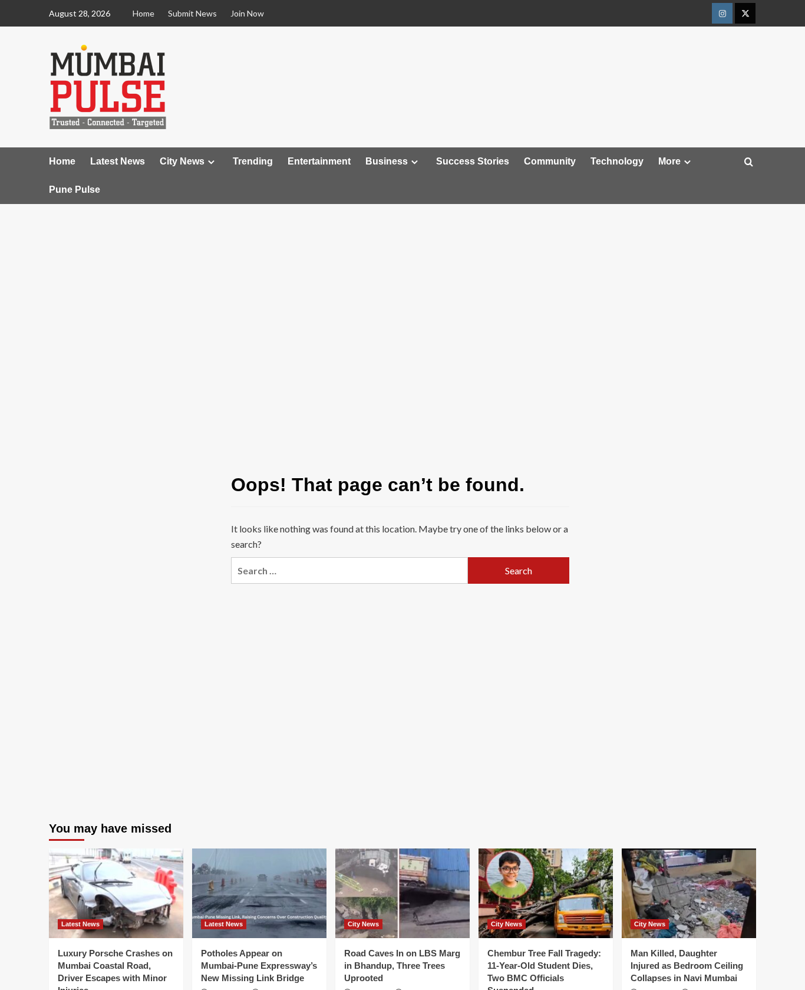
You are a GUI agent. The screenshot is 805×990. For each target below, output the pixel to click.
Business (386, 161)
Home (143, 13)
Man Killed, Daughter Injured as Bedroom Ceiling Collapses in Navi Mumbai (687, 965)
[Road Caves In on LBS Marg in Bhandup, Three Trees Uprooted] (402, 893)
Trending (253, 161)
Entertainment (319, 161)
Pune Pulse (74, 190)
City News (182, 161)
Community (550, 161)
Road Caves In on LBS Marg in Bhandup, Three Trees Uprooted (402, 965)
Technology (617, 161)
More (669, 161)
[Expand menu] (211, 162)
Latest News (117, 161)
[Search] (748, 162)
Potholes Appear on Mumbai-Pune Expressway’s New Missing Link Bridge (259, 965)
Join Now (247, 13)
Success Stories (472, 161)
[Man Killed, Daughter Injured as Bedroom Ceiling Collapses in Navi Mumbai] (689, 893)
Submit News (192, 13)
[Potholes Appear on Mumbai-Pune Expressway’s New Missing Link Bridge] (259, 893)
